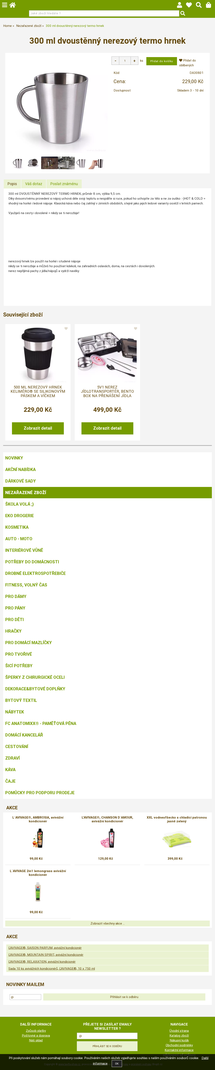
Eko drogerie (19, 515)
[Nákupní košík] (210, 6)
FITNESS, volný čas (26, 584)
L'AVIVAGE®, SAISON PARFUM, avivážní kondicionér (45, 948)
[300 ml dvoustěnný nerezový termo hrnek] (58, 104)
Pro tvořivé (18, 654)
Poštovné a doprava (36, 1035)
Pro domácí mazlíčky (28, 642)
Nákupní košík (179, 1040)
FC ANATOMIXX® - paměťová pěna (40, 723)
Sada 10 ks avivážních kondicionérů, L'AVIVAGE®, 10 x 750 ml (51, 969)
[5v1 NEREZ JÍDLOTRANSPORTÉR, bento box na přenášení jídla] (107, 353)
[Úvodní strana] (14, 6)
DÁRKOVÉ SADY (20, 481)
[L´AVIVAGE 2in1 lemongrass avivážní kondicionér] (37, 892)
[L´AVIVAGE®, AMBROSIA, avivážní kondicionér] (37, 838)
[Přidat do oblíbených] (66, 328)
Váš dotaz (33, 184)
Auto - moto (18, 538)
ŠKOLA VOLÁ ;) (19, 504)
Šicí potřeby (19, 665)
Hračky (13, 631)
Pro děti (14, 619)
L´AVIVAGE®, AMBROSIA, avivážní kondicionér (37, 819)
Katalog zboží (179, 1035)
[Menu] (4, 5)
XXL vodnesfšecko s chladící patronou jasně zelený (177, 819)
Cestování (16, 746)
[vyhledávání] (201, 6)
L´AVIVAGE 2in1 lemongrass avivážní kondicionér (38, 873)
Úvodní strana (179, 1031)
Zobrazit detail (38, 428)
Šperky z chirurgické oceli (35, 677)
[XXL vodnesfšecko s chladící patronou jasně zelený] (177, 838)
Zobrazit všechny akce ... (107, 923)
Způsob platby (36, 1031)
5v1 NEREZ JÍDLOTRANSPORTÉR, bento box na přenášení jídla (107, 391)
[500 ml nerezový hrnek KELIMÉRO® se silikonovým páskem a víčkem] (38, 353)
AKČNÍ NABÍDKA (20, 469)
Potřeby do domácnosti (32, 561)
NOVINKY (14, 457)
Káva (10, 769)
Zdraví (12, 758)
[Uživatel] (191, 6)
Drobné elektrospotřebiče (35, 573)
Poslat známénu (64, 184)
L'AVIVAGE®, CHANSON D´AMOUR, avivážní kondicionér (107, 819)
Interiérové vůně (24, 550)
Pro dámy (15, 596)
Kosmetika (17, 527)
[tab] (12, 183)
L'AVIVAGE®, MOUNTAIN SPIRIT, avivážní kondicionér (45, 955)
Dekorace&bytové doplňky (35, 688)
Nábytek (14, 711)
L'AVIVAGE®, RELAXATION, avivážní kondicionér (42, 962)
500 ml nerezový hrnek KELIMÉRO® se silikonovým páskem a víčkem (37, 391)
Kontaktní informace (179, 1050)
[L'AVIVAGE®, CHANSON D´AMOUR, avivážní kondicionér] (107, 838)
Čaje (10, 781)
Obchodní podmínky (179, 1045)
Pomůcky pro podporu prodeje (40, 792)
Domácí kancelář (24, 735)
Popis (12, 184)
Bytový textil (21, 700)
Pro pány (15, 608)
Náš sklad (36, 1040)
